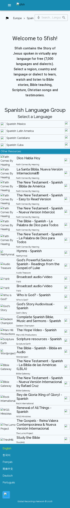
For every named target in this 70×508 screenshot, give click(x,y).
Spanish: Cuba (15, 145)
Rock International (25, 403)
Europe (17, 18)
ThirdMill (20, 442)
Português (9, 482)
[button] (9, 5)
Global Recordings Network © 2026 (35, 501)
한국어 (6, 455)
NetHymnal (21, 256)
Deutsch (8, 475)
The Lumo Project (24, 433)
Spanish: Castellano (18, 138)
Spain (30, 18)
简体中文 (8, 468)
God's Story (21, 313)
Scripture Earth (23, 344)
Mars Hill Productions (26, 335)
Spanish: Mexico (16, 123)
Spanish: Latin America (20, 131)
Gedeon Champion (25, 325)
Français (8, 462)
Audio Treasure (23, 273)
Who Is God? (22, 300)
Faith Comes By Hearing (27, 164)
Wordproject (22, 357)
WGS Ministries (23, 416)
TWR (18, 281)
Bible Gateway (23, 373)
